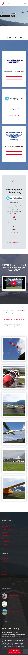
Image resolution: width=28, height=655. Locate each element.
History (4, 580)
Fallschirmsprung (7, 568)
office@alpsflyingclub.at (14, 223)
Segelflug (5, 562)
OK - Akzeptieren (14, 650)
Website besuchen (14, 78)
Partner (4, 532)
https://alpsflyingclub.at (14, 242)
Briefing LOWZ (6, 526)
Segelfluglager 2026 (13, 612)
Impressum (5, 544)
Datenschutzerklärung (14, 652)
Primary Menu (25, 3)
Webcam (4, 538)
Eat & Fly (4, 571)
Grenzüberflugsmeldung (9, 529)
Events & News (6, 577)
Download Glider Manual (14, 320)
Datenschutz (6, 541)
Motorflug (5, 565)
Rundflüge (5, 558)
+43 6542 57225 (14, 232)
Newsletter (5, 535)
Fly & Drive (5, 574)
